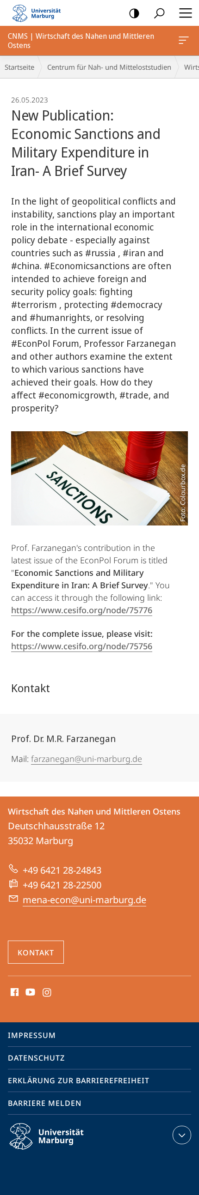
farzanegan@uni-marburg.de (86, 758)
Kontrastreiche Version (134, 13)
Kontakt (36, 953)
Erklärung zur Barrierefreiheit (78, 1080)
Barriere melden (44, 1103)
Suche (159, 13)
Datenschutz (36, 1058)
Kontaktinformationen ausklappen (182, 1135)
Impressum (32, 1035)
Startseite (19, 67)
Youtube (29, 992)
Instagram (47, 992)
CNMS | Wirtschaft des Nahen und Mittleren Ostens (185, 40)
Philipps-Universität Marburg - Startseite (39, 13)
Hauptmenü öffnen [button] (185, 13)
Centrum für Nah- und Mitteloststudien (109, 67)
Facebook (13, 992)
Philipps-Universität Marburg (62, 1151)
